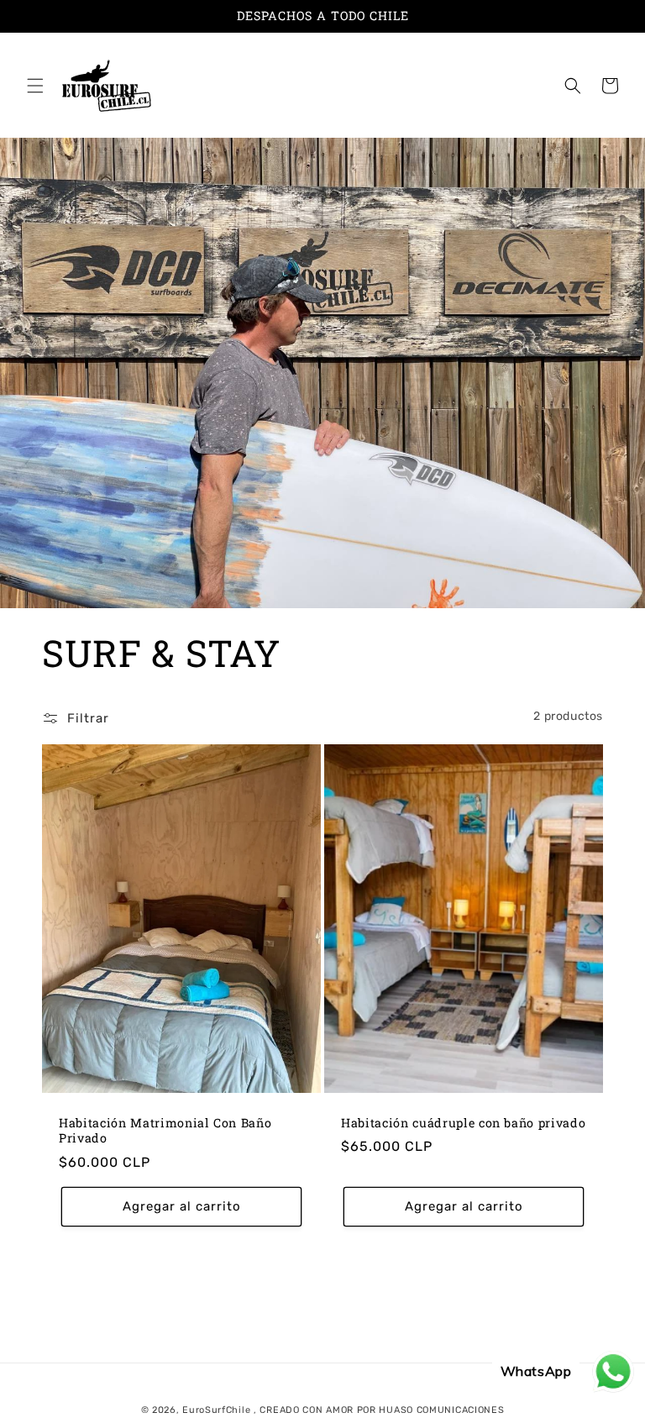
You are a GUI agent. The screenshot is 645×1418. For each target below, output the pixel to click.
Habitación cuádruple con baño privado (463, 1123)
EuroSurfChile (216, 1410)
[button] (35, 85)
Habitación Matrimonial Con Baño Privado (165, 1131)
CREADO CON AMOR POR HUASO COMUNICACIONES (382, 1410)
